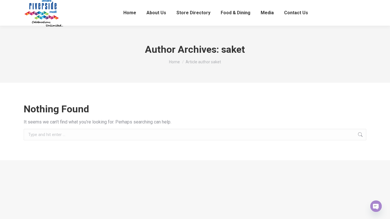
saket (233, 49)
